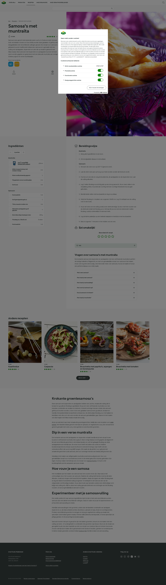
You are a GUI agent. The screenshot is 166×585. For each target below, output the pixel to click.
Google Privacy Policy (66, 56)
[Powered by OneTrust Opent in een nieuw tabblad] (100, 93)
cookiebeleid (79, 56)
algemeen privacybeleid (91, 56)
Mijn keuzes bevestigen (96, 87)
